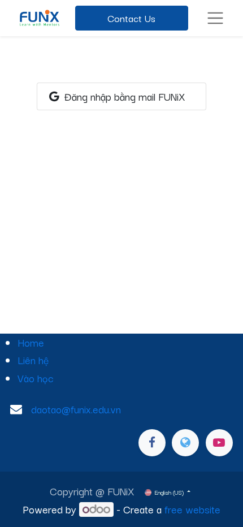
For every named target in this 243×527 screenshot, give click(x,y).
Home (31, 342)
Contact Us (131, 17)
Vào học (36, 378)
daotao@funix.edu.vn (76, 409)
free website (192, 509)
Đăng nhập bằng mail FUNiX (123, 96)
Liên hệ (33, 360)
